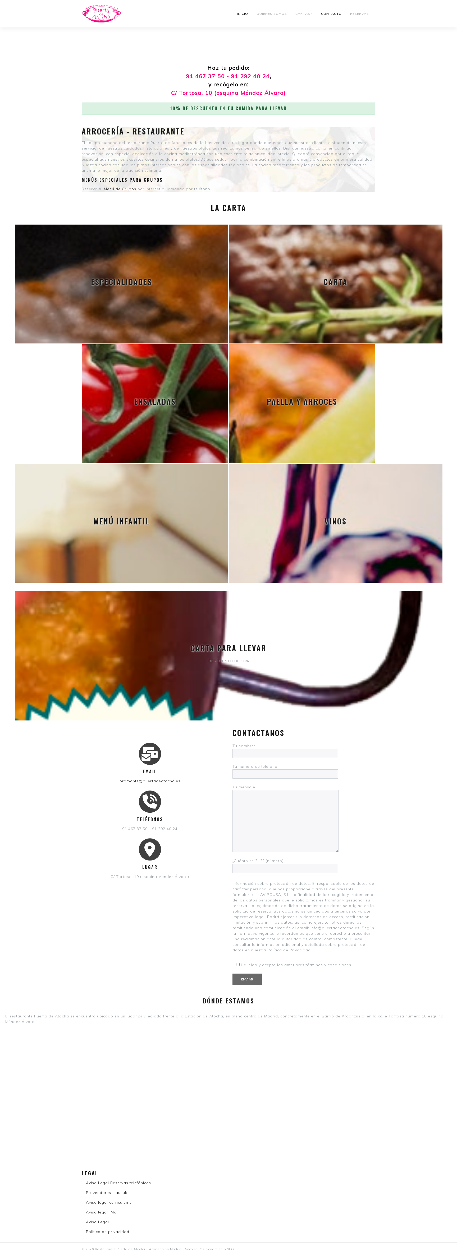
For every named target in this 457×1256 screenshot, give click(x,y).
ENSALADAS (155, 401)
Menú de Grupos (120, 189)
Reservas (359, 14)
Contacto (331, 14)
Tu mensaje (243, 787)
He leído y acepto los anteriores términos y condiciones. (296, 964)
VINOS (336, 521)
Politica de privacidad (107, 1231)
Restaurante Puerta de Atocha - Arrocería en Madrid (138, 1249)
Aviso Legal (97, 1222)
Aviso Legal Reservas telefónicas (118, 1182)
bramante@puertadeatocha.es (150, 781)
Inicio (242, 14)
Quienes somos (272, 14)
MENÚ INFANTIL (121, 521)
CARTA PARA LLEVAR (229, 648)
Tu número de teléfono (254, 766)
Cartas (302, 14)
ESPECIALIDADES (121, 281)
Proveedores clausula (107, 1192)
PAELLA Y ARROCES (302, 401)
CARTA (336, 281)
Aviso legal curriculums (109, 1202)
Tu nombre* (244, 745)
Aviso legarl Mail (102, 1212)
